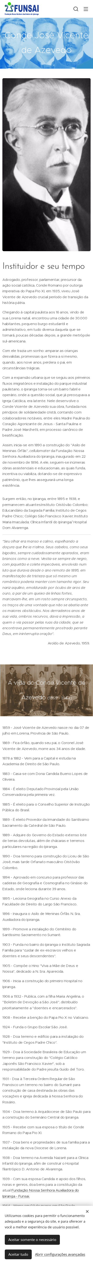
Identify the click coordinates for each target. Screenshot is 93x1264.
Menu (86, 9)
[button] (76, 9)
